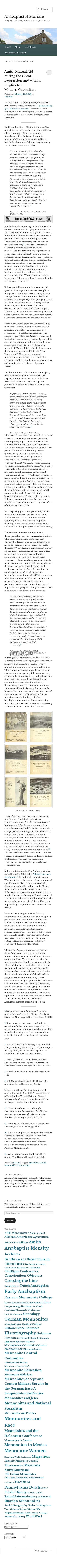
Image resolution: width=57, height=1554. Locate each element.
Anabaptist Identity (26, 1248)
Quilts (39, 1492)
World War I (34, 1516)
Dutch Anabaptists (34, 1285)
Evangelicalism (21, 1306)
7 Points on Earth (36, 1233)
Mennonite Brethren (33, 1349)
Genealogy (31, 1314)
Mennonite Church (15, 1362)
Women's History (14, 1516)
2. (5, 1023)
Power (44, 1488)
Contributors (30, 47)
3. (5, 1044)
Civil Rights (11, 1271)
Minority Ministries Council (21, 1461)
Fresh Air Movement (13, 1314)
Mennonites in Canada (18, 1440)
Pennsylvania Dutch (22, 1487)
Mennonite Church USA (16, 1366)
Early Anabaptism (24, 1291)
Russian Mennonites (22, 1501)
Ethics (46, 1302)
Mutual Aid (9, 1165)
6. (5, 1081)
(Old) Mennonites (15, 1232)
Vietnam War (34, 1509)
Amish (43, 1163)
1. (5, 1011)
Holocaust (44, 1333)
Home (8, 47)
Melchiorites (30, 1345)
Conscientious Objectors (23, 1275)
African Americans (18, 1236)
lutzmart (8, 97)
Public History (15, 1492)
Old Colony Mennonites (20, 1474)
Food (39, 1306)
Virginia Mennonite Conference (21, 1513)
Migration (41, 1456)
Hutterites (11, 1337)
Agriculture (33, 1163)
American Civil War (16, 1242)
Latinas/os (9, 1342)
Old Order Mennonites (16, 1477)
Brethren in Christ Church (27, 1259)
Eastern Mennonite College (28, 1297)
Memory (42, 1345)
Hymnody (24, 1338)
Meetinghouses (13, 1345)
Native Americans (16, 1470)
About (17, 47)
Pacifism (22, 1482)
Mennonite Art (14, 1348)
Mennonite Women (25, 1450)
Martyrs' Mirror (25, 1341)
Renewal (46, 1496)
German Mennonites (26, 1319)
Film (34, 1307)
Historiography (20, 1333)
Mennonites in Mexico (25, 1445)
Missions (32, 1465)
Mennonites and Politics (20, 1413)
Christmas (34, 1267)
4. (5, 1060)
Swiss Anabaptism (39, 1505)
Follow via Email (14, 1201)
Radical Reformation (17, 1496)
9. (5, 1123)
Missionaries (14, 1465)
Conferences (29, 1271)
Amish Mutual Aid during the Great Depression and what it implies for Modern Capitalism (22, 81)
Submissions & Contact (15, 53)
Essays (16, 1163)
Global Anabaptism (12, 1324)
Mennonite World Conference (17, 1457)
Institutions (43, 1338)
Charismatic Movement (34, 1264)
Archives (12, 1254)
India (33, 1338)
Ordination (9, 1483)
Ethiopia (8, 1307)
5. (5, 1072)
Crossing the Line (21, 1281)
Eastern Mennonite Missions (17, 1303)
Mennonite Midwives (18, 1374)
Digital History (12, 1286)
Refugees (36, 1497)
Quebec (31, 1492)
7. (5, 1090)
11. (5, 1154)
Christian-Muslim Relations (16, 1268)
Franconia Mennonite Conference (22, 1310)
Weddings (42, 1513)
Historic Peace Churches (21, 1328)
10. (5, 1132)
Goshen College (32, 1324)
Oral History (36, 1477)
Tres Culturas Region (15, 1509)
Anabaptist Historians (24, 16)
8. (5, 1108)
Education (35, 1302)
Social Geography (16, 1505)
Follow (10, 1220)
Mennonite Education (23, 1370)
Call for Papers (14, 1263)
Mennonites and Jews (21, 1398)
